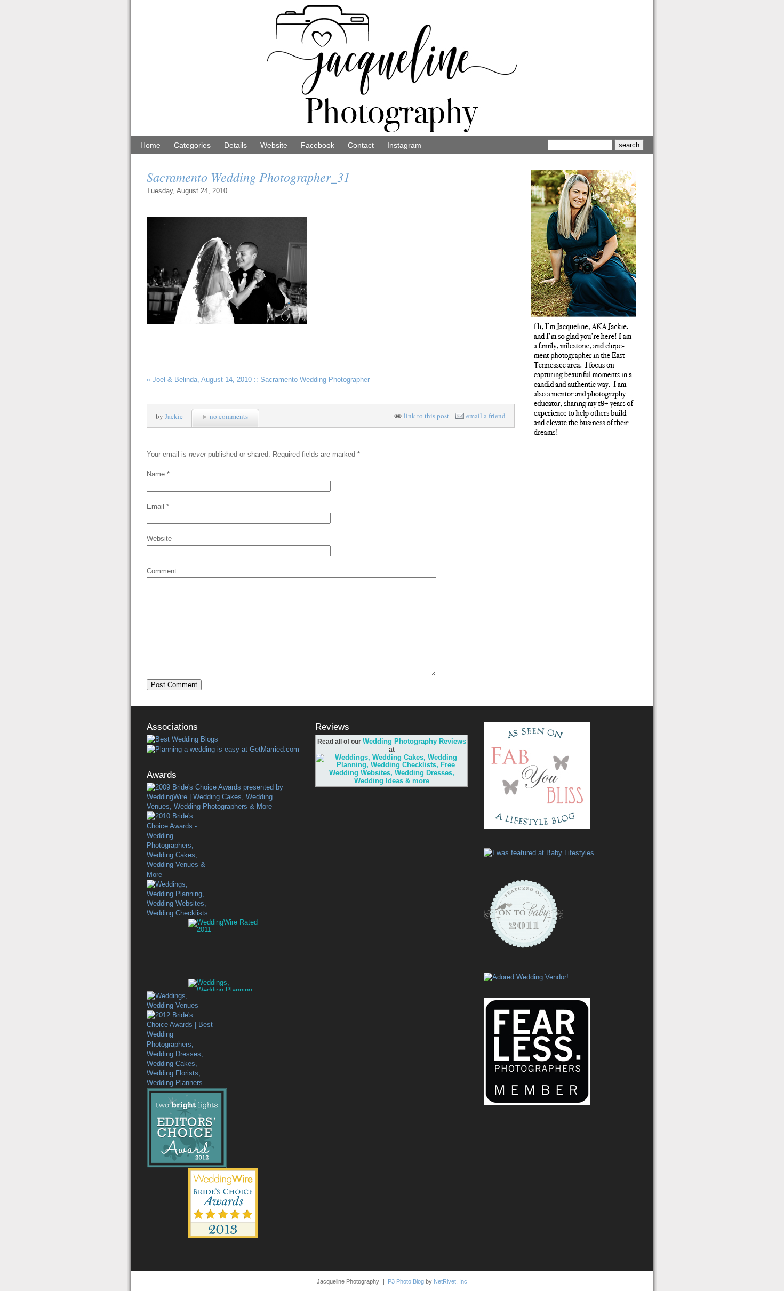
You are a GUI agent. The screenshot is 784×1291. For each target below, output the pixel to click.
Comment (162, 571)
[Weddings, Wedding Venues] (180, 1000)
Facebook (317, 145)
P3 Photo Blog (406, 1281)
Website (273, 145)
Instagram (404, 145)
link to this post (426, 415)
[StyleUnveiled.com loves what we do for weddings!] (526, 977)
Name (156, 474)
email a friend (486, 415)
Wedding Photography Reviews (414, 741)
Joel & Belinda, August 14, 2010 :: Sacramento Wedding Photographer (258, 380)
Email (155, 507)
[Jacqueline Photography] (392, 134)
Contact (361, 145)
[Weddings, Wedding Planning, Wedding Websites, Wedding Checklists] (180, 899)
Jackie (174, 416)
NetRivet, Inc (450, 1281)
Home (150, 145)
